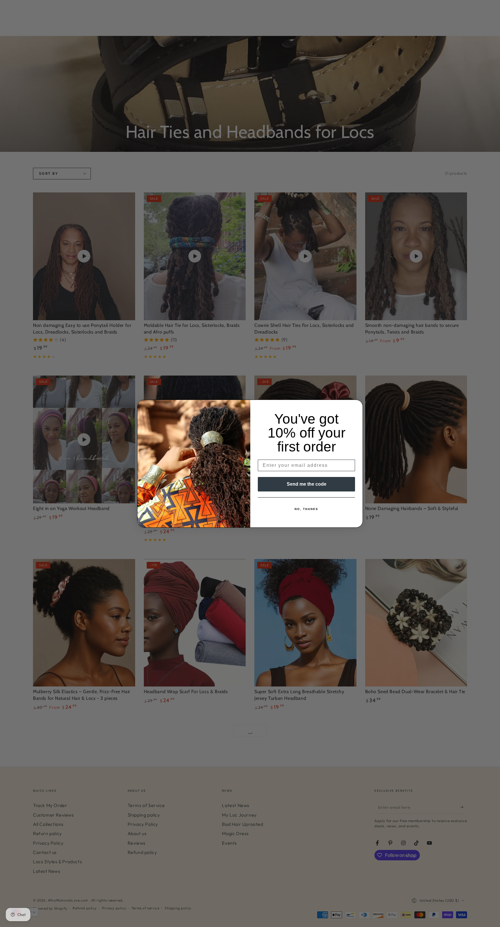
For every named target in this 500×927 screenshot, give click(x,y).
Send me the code (306, 484)
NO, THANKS (306, 509)
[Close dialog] (356, 406)
